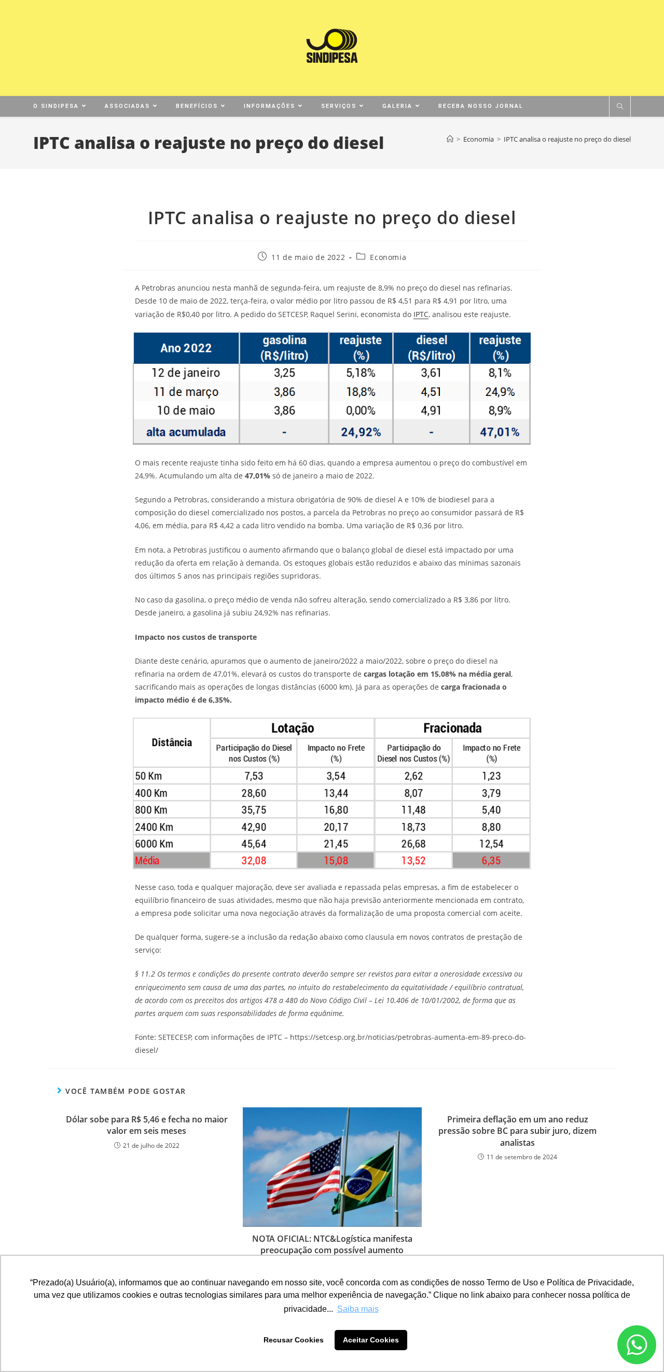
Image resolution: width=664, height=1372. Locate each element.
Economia (388, 257)
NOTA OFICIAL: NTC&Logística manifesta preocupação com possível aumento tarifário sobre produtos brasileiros (332, 1250)
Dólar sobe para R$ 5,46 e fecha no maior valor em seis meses (147, 1125)
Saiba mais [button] (358, 1309)
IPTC (420, 314)
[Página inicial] (450, 139)
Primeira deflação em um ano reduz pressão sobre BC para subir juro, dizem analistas (517, 1131)
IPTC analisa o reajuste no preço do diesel (567, 139)
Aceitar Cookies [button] (371, 1340)
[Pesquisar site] (620, 107)
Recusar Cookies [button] (294, 1340)
